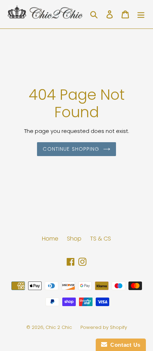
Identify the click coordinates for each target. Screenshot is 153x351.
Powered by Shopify (103, 327)
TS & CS (100, 238)
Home (50, 238)
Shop (74, 238)
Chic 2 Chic (59, 327)
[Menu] (141, 14)
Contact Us (124, 345)
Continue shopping (71, 149)
